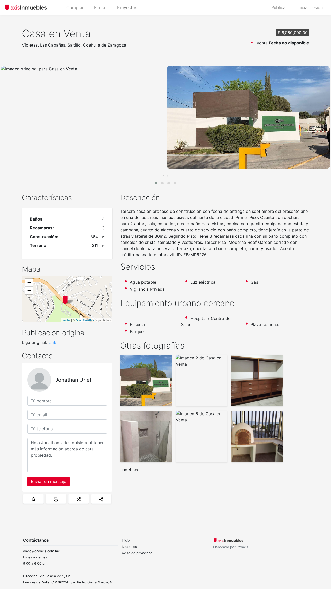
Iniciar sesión (310, 7)
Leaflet (66, 320)
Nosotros (129, 547)
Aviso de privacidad (137, 553)
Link (52, 342)
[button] (156, 183)
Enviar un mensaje (48, 481)
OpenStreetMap (85, 320)
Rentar (100, 7)
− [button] (29, 290)
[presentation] (163, 176)
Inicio (126, 540)
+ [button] (29, 283)
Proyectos (127, 7)
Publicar (279, 7)
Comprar (75, 7)
